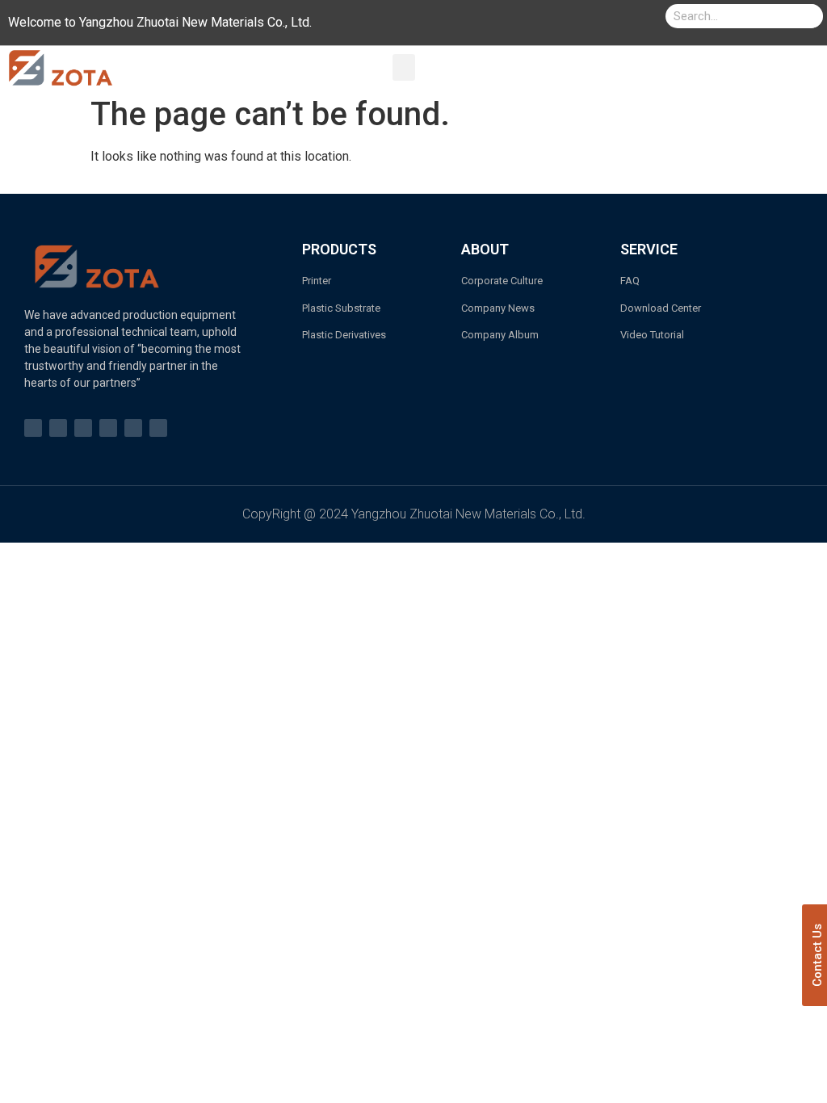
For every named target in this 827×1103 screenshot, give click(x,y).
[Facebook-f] (33, 428)
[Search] (811, 16)
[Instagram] (83, 428)
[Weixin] (158, 428)
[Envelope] (133, 428)
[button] (404, 67)
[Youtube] (58, 428)
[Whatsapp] (108, 428)
